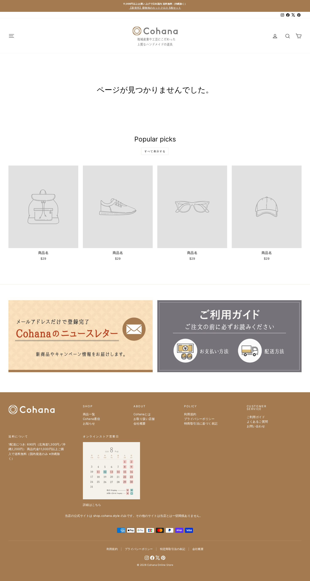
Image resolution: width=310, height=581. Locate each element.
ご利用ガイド (256, 417)
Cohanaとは (142, 414)
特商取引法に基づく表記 (200, 423)
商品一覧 (89, 414)
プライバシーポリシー (199, 419)
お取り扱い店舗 (144, 419)
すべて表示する (155, 151)
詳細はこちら (92, 504)
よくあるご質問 (257, 421)
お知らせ (89, 423)
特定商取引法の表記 (172, 549)
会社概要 (139, 423)
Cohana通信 (91, 419)
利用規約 (190, 414)
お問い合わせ (256, 426)
